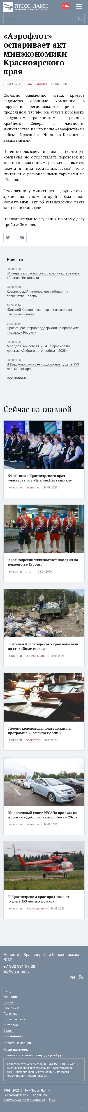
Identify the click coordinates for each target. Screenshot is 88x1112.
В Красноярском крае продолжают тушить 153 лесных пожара (43, 366)
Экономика (37, 83)
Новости (13, 83)
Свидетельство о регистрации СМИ (30, 1064)
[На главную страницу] (25, 6)
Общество (33, 487)
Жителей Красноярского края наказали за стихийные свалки (39, 311)
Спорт (30, 571)
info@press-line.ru (16, 971)
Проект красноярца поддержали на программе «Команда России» (43, 329)
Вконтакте (72, 977)
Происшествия (36, 655)
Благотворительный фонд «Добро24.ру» (33, 1055)
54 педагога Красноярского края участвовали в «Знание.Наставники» (43, 275)
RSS (81, 977)
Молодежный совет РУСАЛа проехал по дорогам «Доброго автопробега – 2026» (38, 348)
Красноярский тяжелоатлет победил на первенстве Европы (37, 293)
